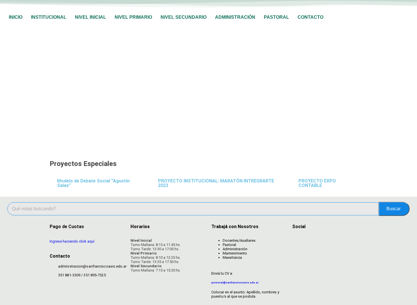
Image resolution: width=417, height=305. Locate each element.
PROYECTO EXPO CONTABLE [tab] (317, 183)
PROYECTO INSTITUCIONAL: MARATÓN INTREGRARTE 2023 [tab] (216, 183)
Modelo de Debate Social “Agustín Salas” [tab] (93, 183)
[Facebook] (299, 242)
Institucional (48, 17)
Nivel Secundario (184, 17)
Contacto (310, 17)
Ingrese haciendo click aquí (72, 241)
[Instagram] (319, 242)
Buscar (393, 208)
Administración (235, 17)
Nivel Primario (133, 17)
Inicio (15, 17)
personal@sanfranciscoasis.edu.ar (234, 282)
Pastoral (276, 17)
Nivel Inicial (90, 17)
